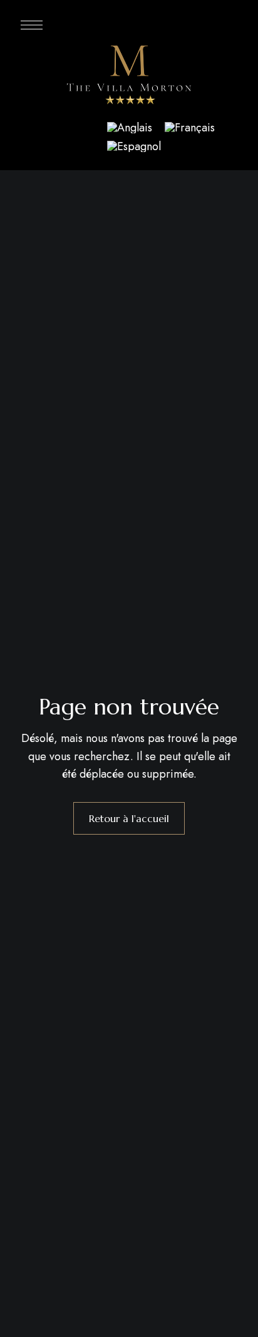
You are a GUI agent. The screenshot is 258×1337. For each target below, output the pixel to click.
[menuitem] (129, 127)
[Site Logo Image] (129, 77)
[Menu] (32, 25)
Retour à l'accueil (129, 818)
